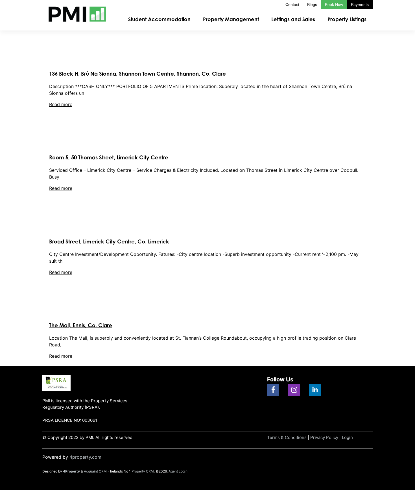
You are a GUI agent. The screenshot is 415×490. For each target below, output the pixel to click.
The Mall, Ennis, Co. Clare (80, 325)
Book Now (334, 4)
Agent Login (178, 471)
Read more (60, 104)
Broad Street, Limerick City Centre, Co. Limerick (109, 241)
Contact (292, 4)
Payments (360, 4)
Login (347, 437)
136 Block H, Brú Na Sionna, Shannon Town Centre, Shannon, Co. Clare (137, 73)
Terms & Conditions (287, 437)
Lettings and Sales (293, 19)
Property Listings (346, 19)
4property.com (85, 457)
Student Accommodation (159, 19)
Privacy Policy (324, 437)
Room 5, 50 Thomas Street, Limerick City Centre (108, 157)
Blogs (312, 4)
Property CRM (143, 471)
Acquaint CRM (95, 471)
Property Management (231, 19)
